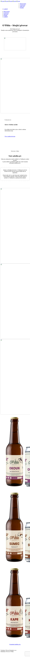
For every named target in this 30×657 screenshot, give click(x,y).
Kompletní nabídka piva (15, 644)
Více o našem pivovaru (10, 136)
